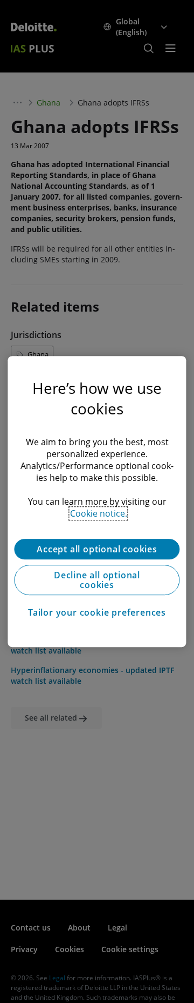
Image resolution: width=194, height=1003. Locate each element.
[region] (97, 501)
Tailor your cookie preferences (97, 612)
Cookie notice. (98, 513)
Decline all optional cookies (97, 580)
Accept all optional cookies (97, 549)
